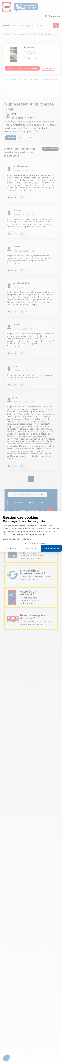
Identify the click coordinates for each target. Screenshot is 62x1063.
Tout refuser (10, 548)
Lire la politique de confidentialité (17, 539)
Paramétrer (31, 548)
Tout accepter (52, 548)
